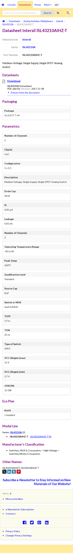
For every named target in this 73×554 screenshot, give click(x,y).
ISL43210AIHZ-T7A (40, 436)
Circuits (11, 4)
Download (13, 81)
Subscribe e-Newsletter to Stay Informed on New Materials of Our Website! (37, 482)
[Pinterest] (19, 472)
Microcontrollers (14, 498)
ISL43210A (28, 47)
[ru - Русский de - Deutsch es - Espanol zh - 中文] (57, 4)
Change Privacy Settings (19, 535)
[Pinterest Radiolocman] (40, 522)
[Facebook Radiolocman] (25, 522)
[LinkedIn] (9, 472)
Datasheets (25, 4)
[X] (4, 472)
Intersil (26, 39)
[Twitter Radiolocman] (33, 522)
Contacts (11, 513)
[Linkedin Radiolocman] (47, 522)
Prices (37, 4)
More (48, 3)
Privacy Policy (13, 531)
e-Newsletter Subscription (20, 509)
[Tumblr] (14, 472)
